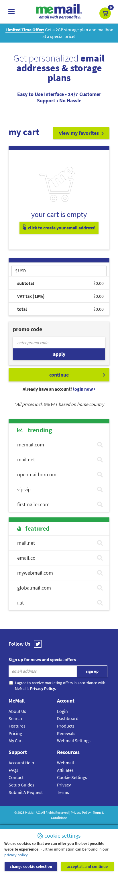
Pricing (15, 733)
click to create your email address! (61, 228)
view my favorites (79, 133)
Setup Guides (21, 785)
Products (65, 726)
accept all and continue (87, 866)
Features (17, 726)
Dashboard (67, 718)
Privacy (64, 785)
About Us (17, 711)
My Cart (16, 740)
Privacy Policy (81, 812)
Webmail (65, 762)
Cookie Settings (72, 777)
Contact (16, 777)
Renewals (66, 733)
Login (62, 711)
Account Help (21, 762)
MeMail (30, 812)
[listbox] (59, 270)
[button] (105, 13)
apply (59, 354)
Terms (63, 792)
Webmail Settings (74, 740)
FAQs (13, 770)
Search (15, 718)
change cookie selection (31, 866)
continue (59, 374)
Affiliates (65, 770)
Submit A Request (26, 792)
